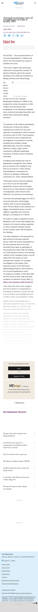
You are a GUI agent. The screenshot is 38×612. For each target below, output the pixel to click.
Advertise (10, 556)
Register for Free (19, 376)
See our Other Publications (24, 593)
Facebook (6, 560)
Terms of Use (5, 568)
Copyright (5, 597)
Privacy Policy (6, 564)
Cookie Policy (6, 574)
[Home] (19, 2)
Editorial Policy (6, 571)
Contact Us (17, 556)
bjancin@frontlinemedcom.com (15, 356)
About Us (4, 556)
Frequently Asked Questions (10, 583)
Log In (19, 368)
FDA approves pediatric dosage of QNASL (16, 461)
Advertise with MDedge (8, 590)
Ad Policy (4, 577)
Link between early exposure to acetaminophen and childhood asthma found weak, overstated (15, 445)
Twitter (13, 560)
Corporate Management (27, 556)
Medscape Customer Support (10, 580)
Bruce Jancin (7, 29)
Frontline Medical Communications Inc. (24, 597)
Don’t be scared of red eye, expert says (15, 454)
